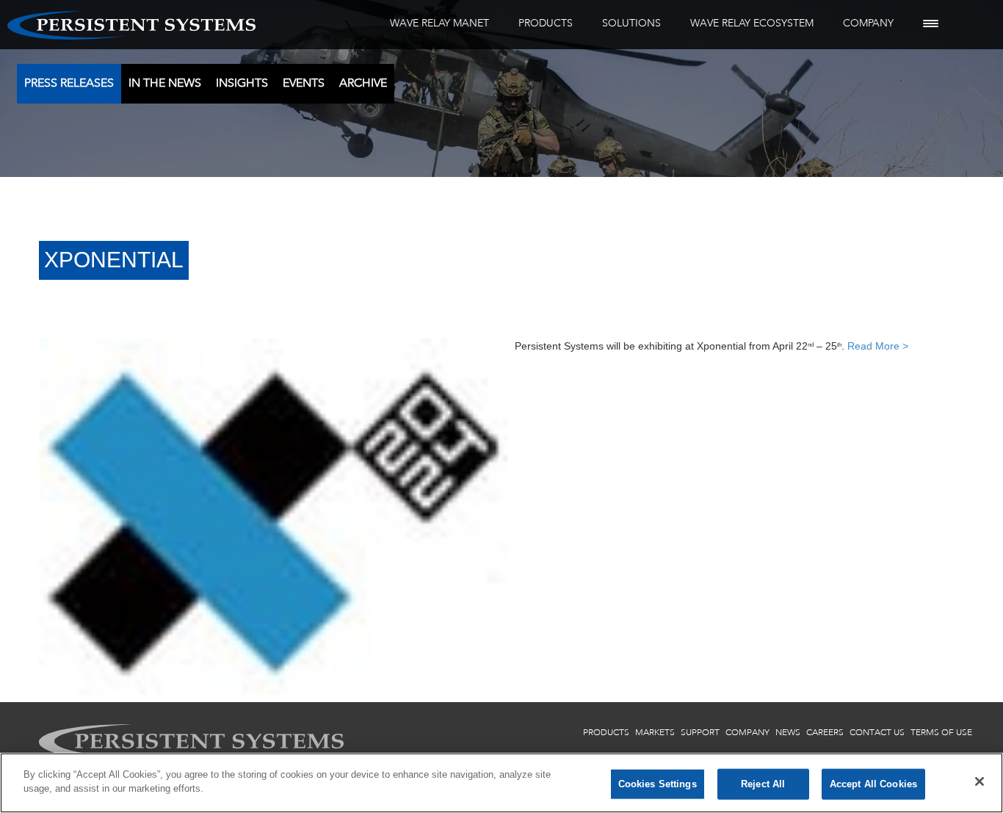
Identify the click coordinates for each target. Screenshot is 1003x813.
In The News (164, 83)
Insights (242, 83)
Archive (363, 83)
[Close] (979, 781)
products (606, 732)
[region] (501, 783)
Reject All (763, 783)
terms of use (941, 732)
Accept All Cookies (873, 783)
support (700, 732)
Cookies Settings (657, 783)
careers (825, 732)
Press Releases (69, 83)
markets (655, 732)
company (747, 732)
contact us (877, 732)
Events (304, 83)
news (787, 732)
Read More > (877, 346)
